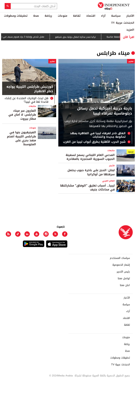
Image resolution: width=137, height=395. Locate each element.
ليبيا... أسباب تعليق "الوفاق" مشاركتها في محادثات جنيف (87, 187)
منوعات (62, 15)
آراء (103, 15)
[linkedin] (27, 234)
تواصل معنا (124, 278)
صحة (36, 15)
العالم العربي (108, 181)
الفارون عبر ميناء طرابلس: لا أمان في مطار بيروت (22, 114)
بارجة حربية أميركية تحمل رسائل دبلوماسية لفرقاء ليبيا (104, 111)
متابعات (32, 106)
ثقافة (76, 15)
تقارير (130, 61)
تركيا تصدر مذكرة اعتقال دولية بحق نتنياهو (80, 37)
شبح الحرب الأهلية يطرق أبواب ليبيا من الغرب (94, 142)
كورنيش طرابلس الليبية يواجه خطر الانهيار (29, 89)
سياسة (116, 15)
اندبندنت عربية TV (122, 22)
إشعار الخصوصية (121, 265)
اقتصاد (90, 15)
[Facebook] (64, 234)
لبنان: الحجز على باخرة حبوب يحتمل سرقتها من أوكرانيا (91, 172)
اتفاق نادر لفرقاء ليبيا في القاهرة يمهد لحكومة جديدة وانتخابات (98, 135)
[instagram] (46, 234)
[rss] (8, 234)
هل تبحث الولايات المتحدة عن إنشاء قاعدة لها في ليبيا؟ (26, 100)
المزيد (130, 29)
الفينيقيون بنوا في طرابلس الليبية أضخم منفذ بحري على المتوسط (21, 138)
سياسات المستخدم (120, 258)
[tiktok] (18, 234)
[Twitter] (55, 234)
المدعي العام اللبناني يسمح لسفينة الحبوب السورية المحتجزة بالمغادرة (90, 157)
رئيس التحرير (123, 272)
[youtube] (36, 234)
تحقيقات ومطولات (15, 15)
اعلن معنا (125, 285)
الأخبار (130, 15)
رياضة (48, 15)
